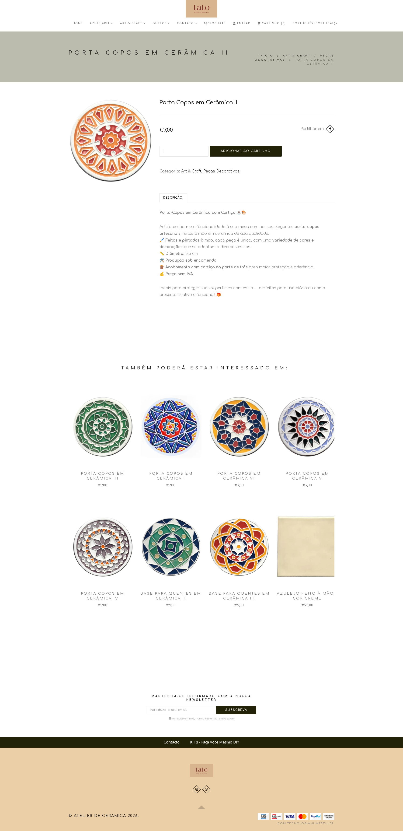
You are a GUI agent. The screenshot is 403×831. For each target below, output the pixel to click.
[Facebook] (330, 129)
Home (78, 23)
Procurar (217, 23)
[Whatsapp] (206, 789)
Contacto (172, 742)
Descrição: (173, 197)
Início (266, 55)
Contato (186, 23)
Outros (160, 23)
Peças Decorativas (221, 171)
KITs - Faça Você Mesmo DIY (214, 742)
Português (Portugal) (314, 23)
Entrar (243, 23)
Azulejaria (100, 23)
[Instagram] (197, 789)
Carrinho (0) (273, 23)
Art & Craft (131, 23)
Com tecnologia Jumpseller (306, 823)
